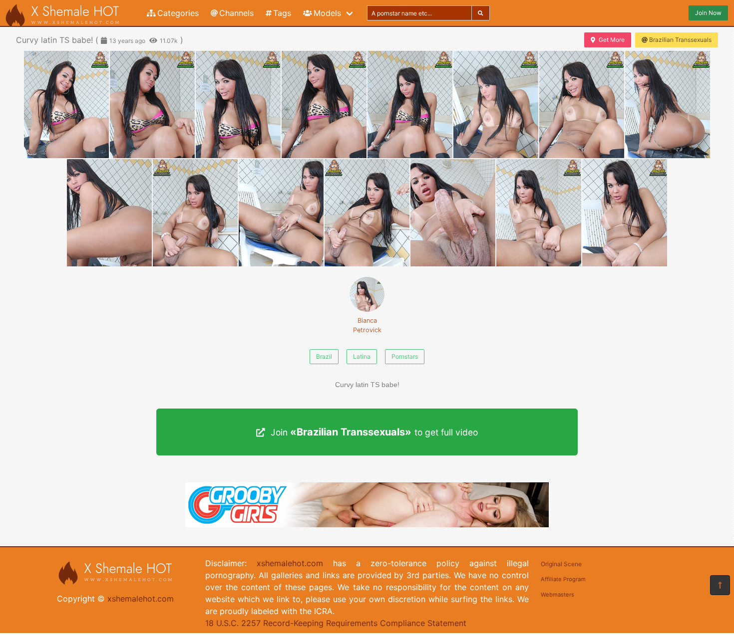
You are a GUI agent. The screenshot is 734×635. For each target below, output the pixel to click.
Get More (612, 39)
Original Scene (561, 564)
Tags (282, 13)
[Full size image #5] (495, 104)
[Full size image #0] (66, 104)
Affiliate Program (563, 579)
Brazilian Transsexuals (680, 39)
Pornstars (404, 356)
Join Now (708, 12)
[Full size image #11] (367, 212)
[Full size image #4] (409, 104)
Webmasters (557, 594)
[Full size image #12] (452, 212)
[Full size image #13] (538, 212)
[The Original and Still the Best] (367, 524)
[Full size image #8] (109, 212)
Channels (236, 13)
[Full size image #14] (624, 212)
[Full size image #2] (238, 104)
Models (327, 13)
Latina (361, 356)
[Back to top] (720, 585)
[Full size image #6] (581, 104)
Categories (178, 13)
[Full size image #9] (195, 212)
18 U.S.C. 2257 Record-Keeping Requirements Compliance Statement (335, 623)
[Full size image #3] (324, 104)
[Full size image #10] (281, 212)
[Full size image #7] (667, 104)
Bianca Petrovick (367, 325)
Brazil (324, 356)
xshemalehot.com (140, 599)
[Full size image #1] (152, 104)
